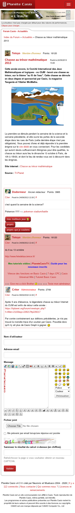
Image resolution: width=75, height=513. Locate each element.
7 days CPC (54, 273)
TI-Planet (19, 173)
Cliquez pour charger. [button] (11, 25)
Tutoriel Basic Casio (46, 277)
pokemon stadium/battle (36, 211)
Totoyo (16, 53)
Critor (16, 289)
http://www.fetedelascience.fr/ (20, 256)
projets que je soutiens (18, 229)
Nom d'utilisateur (13, 336)
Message (8, 362)
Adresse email (11, 349)
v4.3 (18, 483)
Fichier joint (10, 420)
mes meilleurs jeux (17, 219)
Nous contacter (28, 486)
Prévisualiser (62, 396)
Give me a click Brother (22, 283)
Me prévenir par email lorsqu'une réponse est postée (33, 433)
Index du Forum (12, 37)
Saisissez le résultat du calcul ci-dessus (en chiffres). (32, 447)
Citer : (8, 197)
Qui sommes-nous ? (48, 486)
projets (10, 224)
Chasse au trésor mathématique (36, 166)
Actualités (27, 37)
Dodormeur (19, 191)
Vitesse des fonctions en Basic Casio (27, 273)
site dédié (24, 146)
